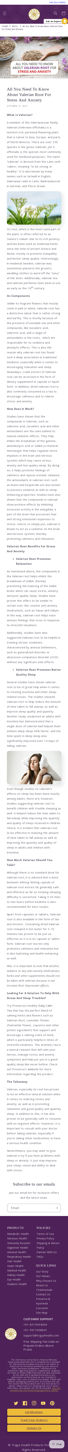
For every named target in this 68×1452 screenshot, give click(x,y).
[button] (5, 14)
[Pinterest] (52, 1403)
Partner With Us (47, 1252)
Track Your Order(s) (34, 1420)
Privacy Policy (45, 1238)
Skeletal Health (16, 1270)
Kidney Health (16, 1275)
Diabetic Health (17, 1284)
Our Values (43, 1276)
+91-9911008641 (35, 1330)
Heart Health (15, 1266)
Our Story (42, 1271)
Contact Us (43, 1294)
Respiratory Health (19, 1256)
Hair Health (14, 1261)
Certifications (34, 1412)
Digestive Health (17, 1247)
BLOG (15, 26)
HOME (5, 26)
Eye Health (14, 1279)
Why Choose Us (46, 1280)
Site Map (41, 1312)
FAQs (40, 1256)
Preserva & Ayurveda (43, 1301)
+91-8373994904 (35, 1324)
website (33, 1069)
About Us (42, 1285)
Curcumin (42, 1308)
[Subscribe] (57, 1208)
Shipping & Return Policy (48, 1245)
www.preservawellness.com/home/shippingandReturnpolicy (35, 1389)
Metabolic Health (18, 1234)
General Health (16, 1252)
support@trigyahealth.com (41, 1335)
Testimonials (44, 1290)
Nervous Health (17, 1238)
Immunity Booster (18, 1243)
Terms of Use (45, 1234)
